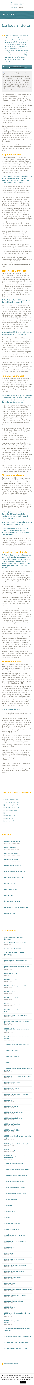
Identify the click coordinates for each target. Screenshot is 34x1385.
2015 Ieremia (8, 1205)
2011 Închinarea (9, 1307)
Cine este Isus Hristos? (11, 853)
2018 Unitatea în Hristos (12, 1130)
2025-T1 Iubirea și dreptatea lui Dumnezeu (14, 938)
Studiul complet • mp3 (11, 799)
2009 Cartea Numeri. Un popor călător (17, 1342)
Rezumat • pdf (9, 821)
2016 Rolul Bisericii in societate (14, 1187)
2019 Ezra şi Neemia (11, 1106)
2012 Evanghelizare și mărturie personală (18, 1289)
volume (30, 67)
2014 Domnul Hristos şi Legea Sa (15, 1241)
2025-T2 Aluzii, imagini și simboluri (15, 960)
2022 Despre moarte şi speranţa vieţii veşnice (16, 1037)
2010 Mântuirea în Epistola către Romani (17, 1336)
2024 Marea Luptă (10, 980)
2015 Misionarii (9, 1211)
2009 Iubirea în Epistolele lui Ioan (15, 1348)
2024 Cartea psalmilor (11, 998)
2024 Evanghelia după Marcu (14, 992)
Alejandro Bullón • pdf (12, 807)
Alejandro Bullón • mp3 (12, 802)
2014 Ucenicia (9, 1247)
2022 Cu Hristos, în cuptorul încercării (16, 1044)
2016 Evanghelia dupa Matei (14, 1181)
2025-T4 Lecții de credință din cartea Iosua (16, 967)
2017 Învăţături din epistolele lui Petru (16, 1169)
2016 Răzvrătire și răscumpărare (15, 1193)
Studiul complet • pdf (11, 805)
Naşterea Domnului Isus (12, 841)
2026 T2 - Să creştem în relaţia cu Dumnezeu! (15, 953)
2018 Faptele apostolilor (12, 1150)
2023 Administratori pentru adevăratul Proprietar (17, 1022)
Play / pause (4, 67)
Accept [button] (23, 1382)
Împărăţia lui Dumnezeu (12, 901)
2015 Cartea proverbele (12, 1223)
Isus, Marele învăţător (11, 889)
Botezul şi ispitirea (10, 847)
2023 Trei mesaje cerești (12, 1004)
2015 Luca (7, 1217)
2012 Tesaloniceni (10, 1283)
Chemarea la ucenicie (11, 859)
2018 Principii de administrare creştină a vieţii (17, 1137)
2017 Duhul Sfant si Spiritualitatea (15, 1175)
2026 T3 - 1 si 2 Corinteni (12, 949)
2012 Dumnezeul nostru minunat (15, 1295)
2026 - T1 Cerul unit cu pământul (15, 943)
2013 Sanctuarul (9, 1253)
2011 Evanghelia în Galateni (13, 1301)
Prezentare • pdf (10, 815)
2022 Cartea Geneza (11, 1050)
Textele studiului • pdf (11, 810)
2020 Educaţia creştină (12, 1082)
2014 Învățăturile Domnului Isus (14, 1235)
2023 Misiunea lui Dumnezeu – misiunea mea (17, 1010)
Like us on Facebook (11, 1363)
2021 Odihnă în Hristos (12, 1056)
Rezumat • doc (9, 818)
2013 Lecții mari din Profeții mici (15, 1265)
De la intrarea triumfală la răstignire (16, 907)
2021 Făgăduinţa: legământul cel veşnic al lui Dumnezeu (18, 1069)
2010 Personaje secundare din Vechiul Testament (17, 1329)
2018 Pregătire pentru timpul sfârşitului (17, 1144)
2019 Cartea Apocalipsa (12, 1124)
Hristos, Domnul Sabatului (12, 865)
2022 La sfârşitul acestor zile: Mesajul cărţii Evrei (16, 1030)
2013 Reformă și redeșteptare (14, 1259)
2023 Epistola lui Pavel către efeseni (16, 1015)
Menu (32, 4)
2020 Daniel (8, 1100)
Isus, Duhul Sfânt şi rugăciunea (14, 877)
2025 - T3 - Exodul (10, 974)
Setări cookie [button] (14, 1382)
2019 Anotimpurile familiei (13, 1118)
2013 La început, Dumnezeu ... (14, 1271)
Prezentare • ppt (10, 813)
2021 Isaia (7, 1062)
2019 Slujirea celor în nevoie (13, 1112)
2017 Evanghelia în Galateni (13, 1163)
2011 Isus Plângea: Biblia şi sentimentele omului (17, 1321)
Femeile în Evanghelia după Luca (15, 871)
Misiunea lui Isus (9, 883)
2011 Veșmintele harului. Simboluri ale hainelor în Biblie (17, 1314)
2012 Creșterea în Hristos (12, 1277)
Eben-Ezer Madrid (17, 4)
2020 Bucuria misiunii (11, 1088)
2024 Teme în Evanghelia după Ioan (16, 986)
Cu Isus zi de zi (9, 895)
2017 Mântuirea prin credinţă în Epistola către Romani (17, 1156)
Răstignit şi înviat (9, 913)
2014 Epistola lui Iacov (11, 1229)
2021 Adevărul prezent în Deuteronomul (17, 1076)
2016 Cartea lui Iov (10, 1199)
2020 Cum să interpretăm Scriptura (16, 1094)
